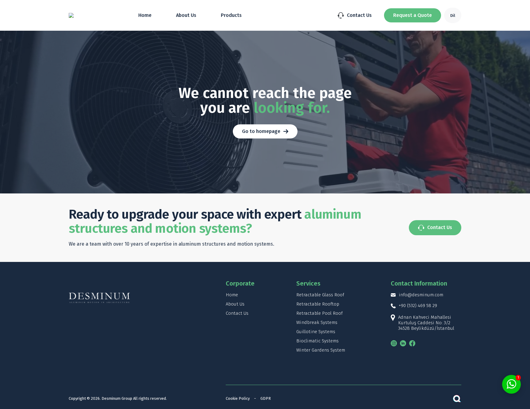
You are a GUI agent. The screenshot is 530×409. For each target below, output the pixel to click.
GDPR (265, 398)
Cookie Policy (238, 398)
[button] (412, 15)
